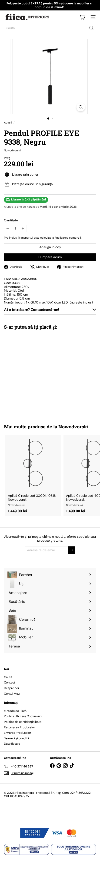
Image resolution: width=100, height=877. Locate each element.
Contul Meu (12, 694)
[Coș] (82, 17)
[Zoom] (80, 107)
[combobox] (50, 28)
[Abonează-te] (71, 550)
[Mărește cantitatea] (23, 228)
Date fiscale (12, 744)
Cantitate (11, 220)
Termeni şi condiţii (16, 738)
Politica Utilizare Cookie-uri (23, 716)
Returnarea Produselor (19, 727)
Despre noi (11, 688)
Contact (9, 682)
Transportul (25, 238)
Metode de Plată (15, 711)
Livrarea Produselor (17, 733)
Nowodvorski (73, 426)
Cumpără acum (50, 257)
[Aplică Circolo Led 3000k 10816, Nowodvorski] (33, 475)
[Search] (91, 28)
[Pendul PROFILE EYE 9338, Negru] (33, 373)
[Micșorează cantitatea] (8, 228)
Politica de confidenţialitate (22, 722)
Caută (8, 677)
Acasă (8, 122)
